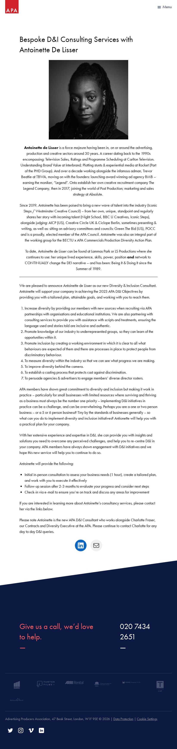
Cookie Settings (147, 719)
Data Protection (123, 719)
